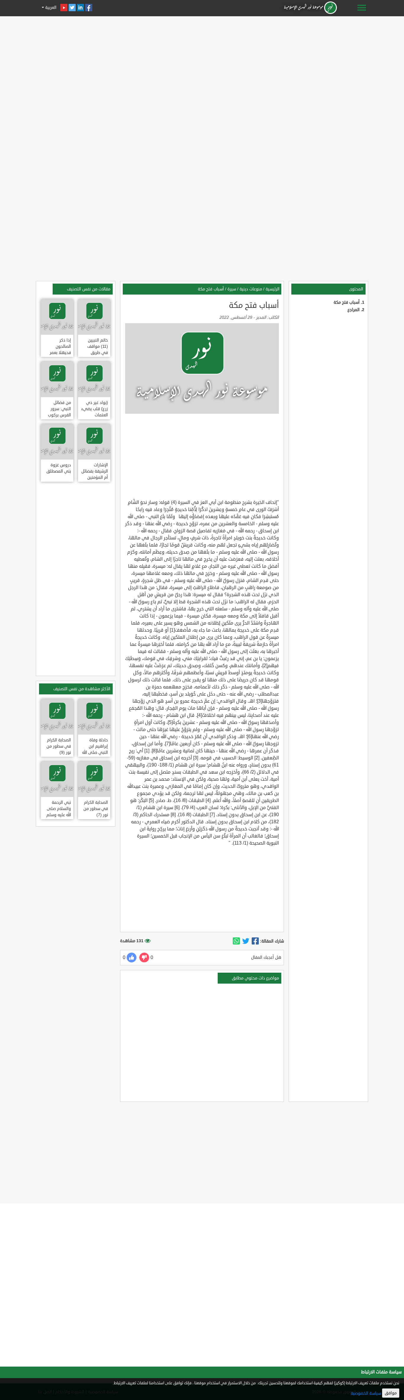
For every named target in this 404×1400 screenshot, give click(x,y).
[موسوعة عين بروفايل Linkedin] (80, 7)
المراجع (354, 310)
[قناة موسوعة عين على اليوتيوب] (63, 7)
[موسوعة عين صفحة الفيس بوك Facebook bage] (88, 7)
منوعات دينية (251, 289)
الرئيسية (272, 289)
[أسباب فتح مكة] (255, 941)
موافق (391, 1393)
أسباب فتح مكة (347, 302)
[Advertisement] (202, 59)
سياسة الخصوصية (366, 1393)
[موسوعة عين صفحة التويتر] (72, 7)
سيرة (231, 289)
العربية (50, 7)
